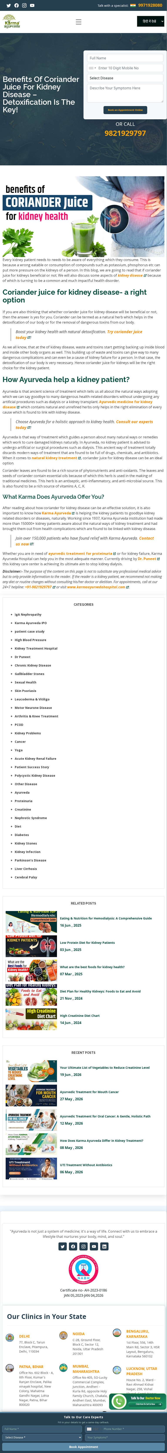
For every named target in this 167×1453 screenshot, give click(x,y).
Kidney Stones (26, 843)
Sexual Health (25, 682)
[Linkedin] (104, 1246)
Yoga (19, 750)
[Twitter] (8, 5)
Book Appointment (83, 1447)
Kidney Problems (28, 733)
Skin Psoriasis (25, 691)
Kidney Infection (27, 852)
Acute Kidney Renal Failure (35, 758)
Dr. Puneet (147, 558)
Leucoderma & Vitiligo (32, 699)
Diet (18, 826)
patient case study (30, 631)
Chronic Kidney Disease (33, 665)
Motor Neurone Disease (33, 708)
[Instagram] (24, 5)
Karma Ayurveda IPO (31, 623)
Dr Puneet (22, 657)
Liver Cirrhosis (26, 869)
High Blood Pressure (30, 640)
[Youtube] (32, 5)
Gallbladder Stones (29, 674)
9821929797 (125, 133)
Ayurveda (22, 792)
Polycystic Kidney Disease (35, 775)
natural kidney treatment (54, 458)
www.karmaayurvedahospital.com (96, 587)
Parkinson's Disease (30, 860)
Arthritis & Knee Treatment (36, 716)
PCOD (19, 725)
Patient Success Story (32, 767)
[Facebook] (16, 5)
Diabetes (22, 835)
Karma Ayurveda (56, 513)
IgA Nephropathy (28, 614)
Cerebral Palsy (26, 877)
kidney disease (130, 275)
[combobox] (92, 68)
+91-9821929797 (38, 587)
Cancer (20, 742)
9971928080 (150, 5)
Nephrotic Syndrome (31, 818)
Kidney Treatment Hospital (36, 648)
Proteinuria (23, 801)
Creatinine (23, 809)
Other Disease (26, 784)
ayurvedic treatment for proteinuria (80, 553)
